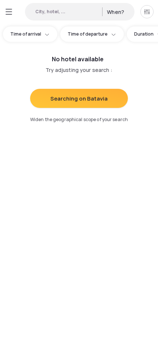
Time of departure (88, 34)
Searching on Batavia (79, 98)
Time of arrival (25, 34)
